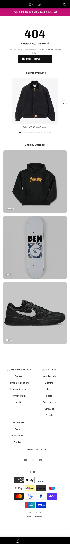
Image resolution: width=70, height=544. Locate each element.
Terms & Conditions (18, 382)
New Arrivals (49, 376)
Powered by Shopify (35, 516)
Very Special (17, 435)
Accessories (49, 402)
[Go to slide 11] (47, 132)
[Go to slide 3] (25, 132)
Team (18, 429)
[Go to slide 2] (22, 132)
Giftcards (49, 408)
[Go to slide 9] (41, 132)
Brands (49, 415)
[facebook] (25, 460)
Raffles (17, 442)
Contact (19, 376)
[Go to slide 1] (20, 132)
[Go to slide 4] (28, 132)
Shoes (49, 389)
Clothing (49, 382)
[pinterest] (40, 460)
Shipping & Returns (18, 389)
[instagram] (33, 460)
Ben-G (38, 513)
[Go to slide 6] (33, 132)
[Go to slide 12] (50, 132)
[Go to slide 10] (44, 132)
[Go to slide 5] (31, 132)
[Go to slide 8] (39, 132)
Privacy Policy (19, 395)
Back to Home (33, 59)
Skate (49, 395)
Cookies (19, 402)
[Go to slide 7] (36, 132)
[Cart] (64, 4)
